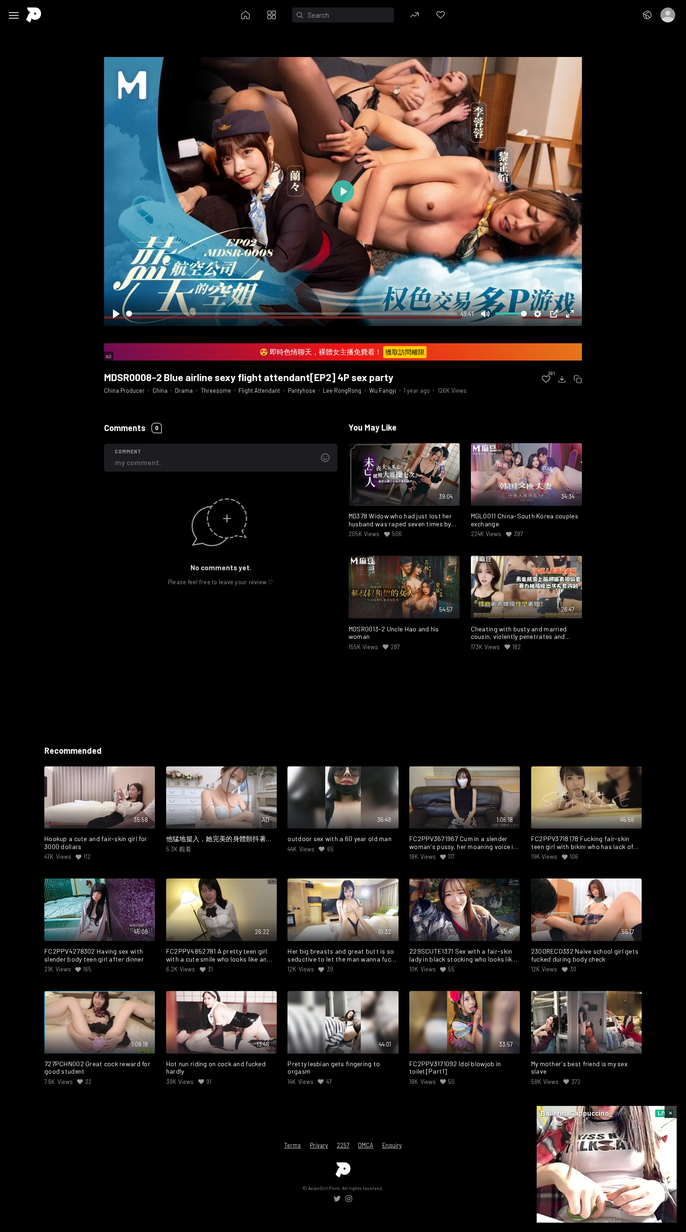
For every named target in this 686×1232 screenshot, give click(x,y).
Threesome (216, 390)
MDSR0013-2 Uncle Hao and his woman (394, 633)
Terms (292, 1145)
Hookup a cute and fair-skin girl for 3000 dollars (95, 842)
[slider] (291, 313)
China (160, 390)
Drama (184, 390)
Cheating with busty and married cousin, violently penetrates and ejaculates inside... (519, 633)
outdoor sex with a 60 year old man (339, 839)
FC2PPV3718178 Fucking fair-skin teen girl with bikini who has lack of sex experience (582, 843)
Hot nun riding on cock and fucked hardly (216, 1068)
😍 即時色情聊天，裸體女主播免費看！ (341, 351)
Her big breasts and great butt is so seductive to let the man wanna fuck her (340, 955)
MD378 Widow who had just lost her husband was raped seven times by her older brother (400, 520)
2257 (343, 1145)
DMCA (365, 1145)
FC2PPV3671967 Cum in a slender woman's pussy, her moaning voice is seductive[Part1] (463, 843)
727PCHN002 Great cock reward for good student (97, 1068)
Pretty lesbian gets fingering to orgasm (333, 1068)
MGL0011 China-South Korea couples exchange (524, 520)
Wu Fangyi (382, 390)
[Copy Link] (578, 379)
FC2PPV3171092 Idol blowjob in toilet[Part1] (455, 1068)
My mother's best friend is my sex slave (579, 1068)
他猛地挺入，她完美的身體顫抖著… (219, 839)
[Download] (562, 379)
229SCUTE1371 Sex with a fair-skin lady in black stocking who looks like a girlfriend (462, 955)
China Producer (124, 390)
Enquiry (392, 1145)
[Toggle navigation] (14, 15)
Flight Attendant (259, 390)
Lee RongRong (342, 390)
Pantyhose (301, 390)
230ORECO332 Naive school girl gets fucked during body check (585, 955)
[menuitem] (546, 379)
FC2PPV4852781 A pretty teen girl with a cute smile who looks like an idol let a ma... (216, 955)
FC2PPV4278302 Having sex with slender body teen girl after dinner (94, 955)
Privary (319, 1145)
